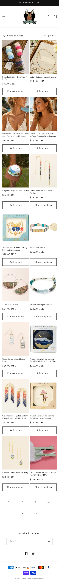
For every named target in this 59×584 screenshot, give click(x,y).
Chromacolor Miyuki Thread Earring (42, 192)
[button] (3, 16)
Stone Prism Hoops (10, 304)
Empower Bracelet (37, 248)
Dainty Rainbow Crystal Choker (43, 77)
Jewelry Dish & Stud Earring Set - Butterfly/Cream (14, 249)
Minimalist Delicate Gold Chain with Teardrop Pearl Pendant (15, 135)
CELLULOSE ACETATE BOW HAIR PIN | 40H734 (43, 474)
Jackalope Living (25, 578)
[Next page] (36, 513)
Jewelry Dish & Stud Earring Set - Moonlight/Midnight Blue (43, 360)
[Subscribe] (49, 541)
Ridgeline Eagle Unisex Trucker (15, 191)
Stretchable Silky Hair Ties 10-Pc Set (15, 78)
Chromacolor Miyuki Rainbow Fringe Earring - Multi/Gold (15, 417)
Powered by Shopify (37, 578)
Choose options (16, 91)
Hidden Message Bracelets (41, 304)
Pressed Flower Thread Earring (15, 473)
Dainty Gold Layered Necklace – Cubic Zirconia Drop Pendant (43, 135)
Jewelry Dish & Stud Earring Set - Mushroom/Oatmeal (42, 417)
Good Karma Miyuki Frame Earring (13, 360)
